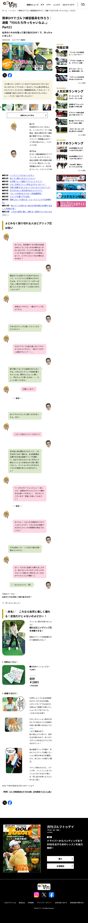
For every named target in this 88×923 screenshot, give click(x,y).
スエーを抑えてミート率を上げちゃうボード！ (28, 184)
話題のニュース (33, 4)
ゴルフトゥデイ (68, 4)
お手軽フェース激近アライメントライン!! (26, 181)
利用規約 (31, 903)
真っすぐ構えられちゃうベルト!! (22, 178)
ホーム (4, 10)
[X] (4, 75)
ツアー (48, 4)
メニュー (83, 4)
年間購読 (60, 866)
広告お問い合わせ (61, 903)
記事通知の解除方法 (76, 903)
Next (53, 107)
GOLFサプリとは (10, 903)
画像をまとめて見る (27, 115)
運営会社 (22, 903)
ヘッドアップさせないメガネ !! (22, 175)
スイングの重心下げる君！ (20, 196)
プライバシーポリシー (44, 903)
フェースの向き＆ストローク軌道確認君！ (26, 193)
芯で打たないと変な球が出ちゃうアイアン (26, 190)
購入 (60, 858)
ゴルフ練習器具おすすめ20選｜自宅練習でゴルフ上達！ (30, 791)
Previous (1, 107)
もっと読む (82, 83)
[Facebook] (9, 75)
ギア (42, 4)
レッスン (56, 4)
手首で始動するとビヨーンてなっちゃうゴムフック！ (30, 187)
